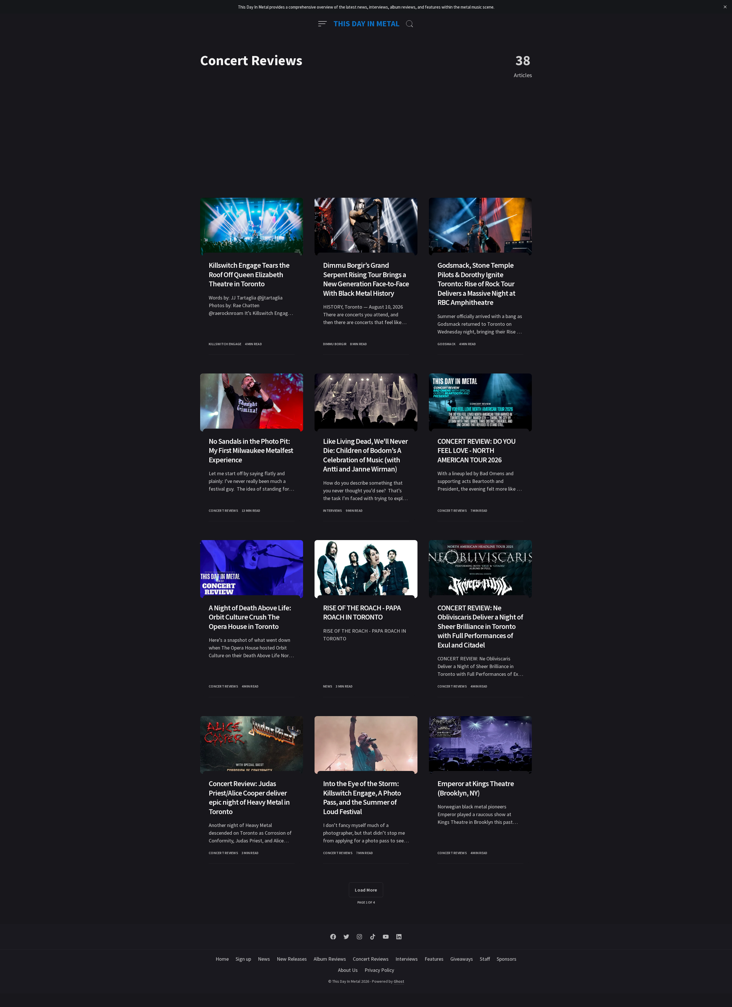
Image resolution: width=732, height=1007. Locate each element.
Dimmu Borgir (335, 344)
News (327, 686)
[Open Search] (409, 23)
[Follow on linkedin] (399, 937)
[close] (725, 6)
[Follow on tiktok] (373, 937)
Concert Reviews (223, 510)
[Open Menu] (322, 23)
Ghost (399, 981)
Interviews (332, 510)
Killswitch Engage (225, 344)
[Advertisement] (366, 139)
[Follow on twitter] (346, 937)
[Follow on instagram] (359, 937)
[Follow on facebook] (333, 937)
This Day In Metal (366, 23)
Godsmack (446, 344)
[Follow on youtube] (386, 937)
